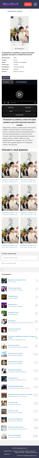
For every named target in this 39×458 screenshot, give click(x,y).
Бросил (28, 111)
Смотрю (11, 107)
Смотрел (28, 107)
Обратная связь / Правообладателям (26, 452)
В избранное (20, 48)
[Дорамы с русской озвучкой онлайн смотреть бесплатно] (10, 4)
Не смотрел (19, 115)
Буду (11, 111)
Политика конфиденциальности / (27, 455)
